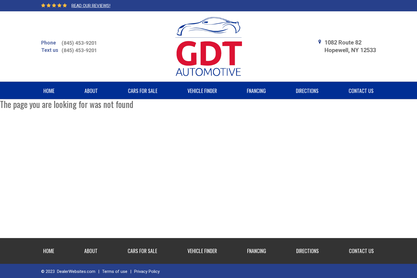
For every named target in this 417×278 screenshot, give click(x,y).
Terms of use (114, 271)
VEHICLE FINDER (202, 90)
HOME (48, 90)
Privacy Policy (147, 271)
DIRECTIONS (307, 90)
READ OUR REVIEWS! (90, 5)
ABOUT (91, 90)
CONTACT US (361, 90)
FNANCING (256, 90)
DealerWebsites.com (76, 271)
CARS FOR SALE (142, 90)
